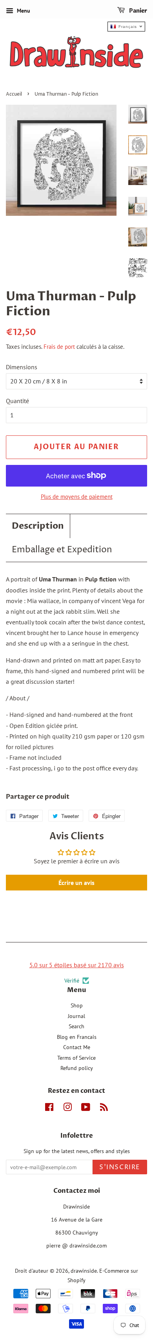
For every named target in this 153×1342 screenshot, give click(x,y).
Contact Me (76, 1047)
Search (76, 1026)
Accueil (14, 94)
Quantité (17, 401)
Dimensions (21, 367)
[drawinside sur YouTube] (85, 1108)
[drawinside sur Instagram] (67, 1108)
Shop (77, 1005)
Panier (137, 11)
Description (38, 526)
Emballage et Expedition (62, 550)
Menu (22, 10)
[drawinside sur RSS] (104, 1108)
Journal (76, 1016)
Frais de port (59, 346)
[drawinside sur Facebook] (49, 1108)
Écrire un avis (76, 883)
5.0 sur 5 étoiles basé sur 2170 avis (76, 965)
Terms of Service (76, 1057)
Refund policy (76, 1068)
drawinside (84, 1270)
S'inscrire (119, 1167)
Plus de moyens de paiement (77, 496)
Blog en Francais (77, 1036)
